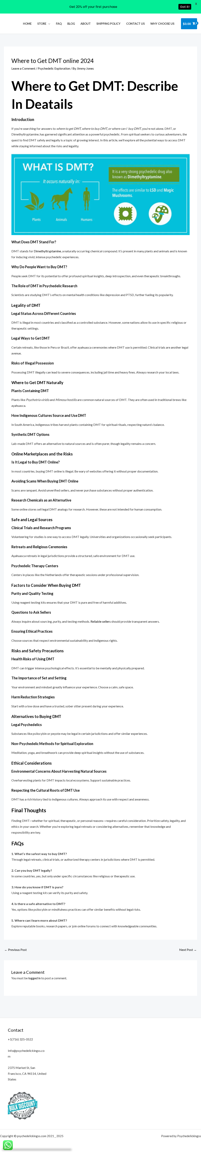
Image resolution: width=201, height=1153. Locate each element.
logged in (34, 978)
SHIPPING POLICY (108, 23)
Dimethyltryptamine (47, 251)
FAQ (59, 23)
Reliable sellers (100, 621)
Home (27, 23)
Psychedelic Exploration (54, 68)
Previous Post (15, 949)
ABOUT (85, 23)
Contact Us (135, 23)
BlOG (71, 23)
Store (41, 23)
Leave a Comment (23, 68)
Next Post (188, 949)
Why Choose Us (162, 23)
